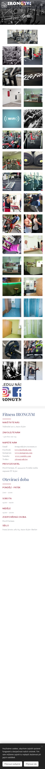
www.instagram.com (23, 453)
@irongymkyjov (21, 459)
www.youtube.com (23, 456)
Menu (41, 4)
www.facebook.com (23, 450)
